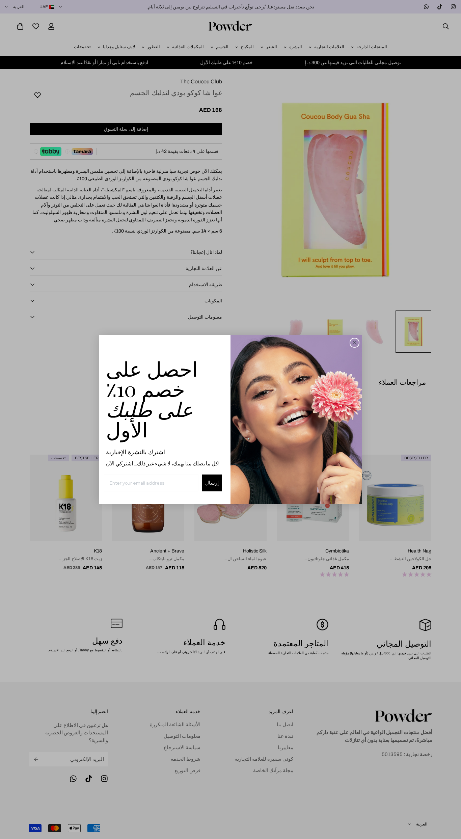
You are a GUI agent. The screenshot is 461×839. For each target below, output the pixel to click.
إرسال (212, 482)
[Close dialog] (354, 343)
